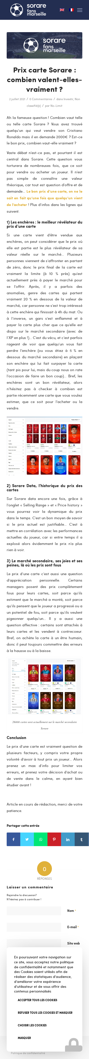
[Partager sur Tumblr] (81, 839)
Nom (71, 910)
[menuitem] (26, 1053)
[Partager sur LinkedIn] (68, 839)
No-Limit (56, 106)
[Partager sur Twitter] (27, 839)
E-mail (73, 926)
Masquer (24, 1038)
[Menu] (79, 10)
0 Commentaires (40, 99)
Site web (73, 943)
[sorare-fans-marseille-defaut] (44, 45)
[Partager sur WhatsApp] (40, 839)
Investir (68, 99)
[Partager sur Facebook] (13, 839)
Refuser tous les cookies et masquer (45, 1012)
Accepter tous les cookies (37, 1000)
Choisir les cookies (32, 1025)
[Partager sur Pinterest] (54, 839)
